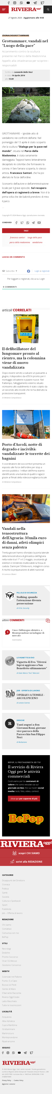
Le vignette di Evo (25, 657)
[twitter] (42, 2)
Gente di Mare (9, 989)
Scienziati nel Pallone (12, 976)
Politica (5, 888)
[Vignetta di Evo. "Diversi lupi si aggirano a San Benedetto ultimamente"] (26, 665)
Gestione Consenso (11, 965)
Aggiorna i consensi (8, 1084)
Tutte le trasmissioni (11, 1005)
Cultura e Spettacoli (11, 900)
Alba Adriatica (8, 1021)
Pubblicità (6, 909)
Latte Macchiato (9, 1001)
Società (5, 896)
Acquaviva (6, 1016)
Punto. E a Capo (9, 980)
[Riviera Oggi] (26, 9)
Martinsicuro (8, 1033)
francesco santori (17, 237)
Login (36, 271)
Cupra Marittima (9, 1025)
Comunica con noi (10, 933)
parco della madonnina (20, 242)
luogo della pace (35, 237)
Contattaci (7, 928)
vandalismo (37, 242)
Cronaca (6, 884)
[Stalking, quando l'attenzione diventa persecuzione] (26, 600)
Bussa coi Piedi (9, 984)
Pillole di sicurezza (27, 592)
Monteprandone (10, 1037)
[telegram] (35, 2)
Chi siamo (6, 924)
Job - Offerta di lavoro (28, 690)
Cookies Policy (18, 1080)
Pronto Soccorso (10, 956)
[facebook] (8, 2)
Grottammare (21, 35)
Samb (4, 892)
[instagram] (14, 2)
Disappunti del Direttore (13, 880)
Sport (4, 904)
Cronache (7, 35)
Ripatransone (8, 1041)
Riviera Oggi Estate (10, 997)
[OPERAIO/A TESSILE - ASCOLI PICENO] (26, 696)
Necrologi (6, 948)
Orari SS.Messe (9, 960)
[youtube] (28, 2)
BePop (5, 937)
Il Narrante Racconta (11, 993)
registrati (46, 271)
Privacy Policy (6, 1080)
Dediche (20, 720)
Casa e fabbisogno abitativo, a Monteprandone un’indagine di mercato (28, 633)
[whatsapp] (21, 2)
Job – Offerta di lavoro (12, 913)
